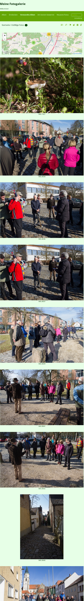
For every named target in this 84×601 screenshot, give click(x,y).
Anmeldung (78, 18)
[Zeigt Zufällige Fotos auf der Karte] (81, 24)
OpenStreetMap (77, 53)
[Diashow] (70, 24)
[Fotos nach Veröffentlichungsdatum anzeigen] (74, 24)
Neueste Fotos (63, 15)
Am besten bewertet (46, 15)
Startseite (6, 25)
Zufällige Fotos (17, 25)
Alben (4, 15)
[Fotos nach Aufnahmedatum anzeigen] (77, 24)
